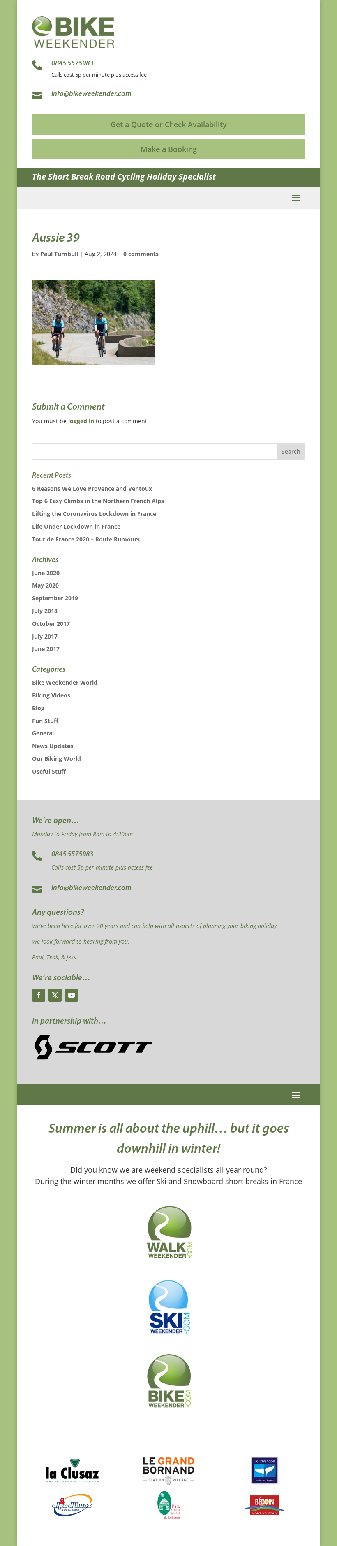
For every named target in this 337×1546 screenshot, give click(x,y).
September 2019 (55, 598)
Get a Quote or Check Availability (169, 124)
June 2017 (46, 649)
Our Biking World (56, 759)
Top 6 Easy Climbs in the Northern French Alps (98, 501)
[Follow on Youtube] (71, 995)
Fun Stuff (45, 721)
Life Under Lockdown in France (76, 526)
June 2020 (46, 573)
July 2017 (45, 636)
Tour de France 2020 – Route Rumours (86, 539)
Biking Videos (51, 695)
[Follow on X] (55, 995)
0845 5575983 (72, 854)
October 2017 (51, 623)
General (43, 733)
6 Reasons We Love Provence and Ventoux (92, 488)
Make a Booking (169, 149)
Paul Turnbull (59, 254)
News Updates (52, 746)
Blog (38, 708)
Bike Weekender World (64, 682)
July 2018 (45, 611)
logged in (81, 421)
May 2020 (45, 585)
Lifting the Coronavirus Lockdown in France (94, 514)
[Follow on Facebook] (38, 995)
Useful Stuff (49, 771)
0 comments (141, 254)
